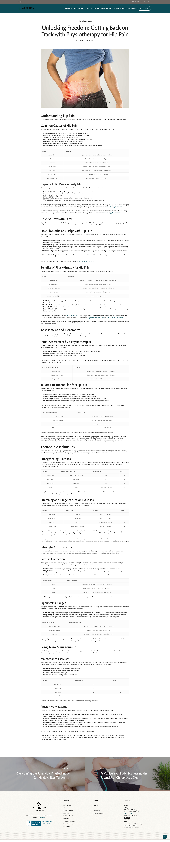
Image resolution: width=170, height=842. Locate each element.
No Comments (90, 40)
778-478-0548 (128, 814)
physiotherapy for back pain (96, 318)
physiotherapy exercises (86, 261)
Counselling (66, 818)
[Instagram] (128, 818)
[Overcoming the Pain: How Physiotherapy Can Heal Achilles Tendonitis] (42, 774)
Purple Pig (50, 815)
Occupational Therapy (69, 821)
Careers (96, 808)
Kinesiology (66, 813)
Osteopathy (66, 826)
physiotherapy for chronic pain (112, 213)
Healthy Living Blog (99, 813)
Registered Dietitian (68, 816)
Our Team (96, 805)
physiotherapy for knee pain (116, 318)
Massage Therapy (68, 810)
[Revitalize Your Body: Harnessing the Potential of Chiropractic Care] (127, 774)
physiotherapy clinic (72, 316)
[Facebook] (125, 818)
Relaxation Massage (68, 824)
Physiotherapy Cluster (85, 21)
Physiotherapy (67, 805)
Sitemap (35, 817)
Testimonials (97, 810)
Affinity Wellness (36, 815)
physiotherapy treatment (114, 207)
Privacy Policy (42, 817)
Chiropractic (66, 808)
